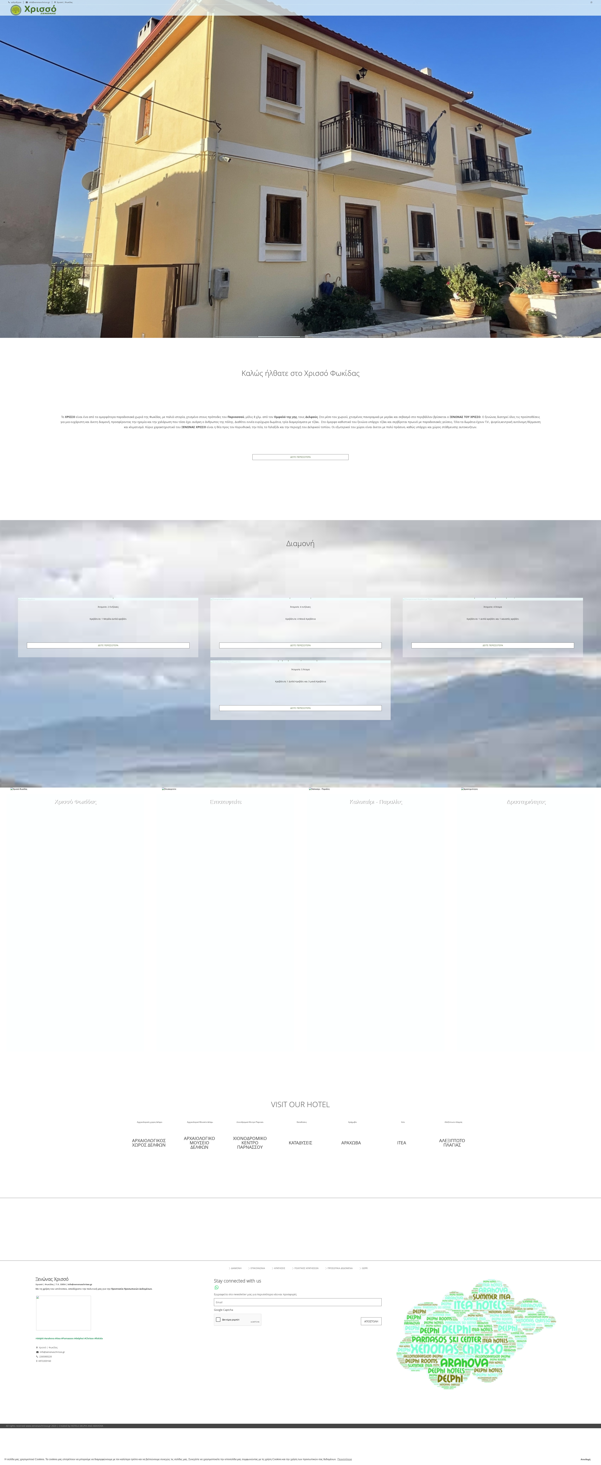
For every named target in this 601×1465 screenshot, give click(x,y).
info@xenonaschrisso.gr (39, 2)
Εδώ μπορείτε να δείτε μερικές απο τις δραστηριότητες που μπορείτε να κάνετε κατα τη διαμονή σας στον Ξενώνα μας (526, 806)
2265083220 (16, 2)
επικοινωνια (258, 1268)
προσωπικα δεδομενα (340, 1268)
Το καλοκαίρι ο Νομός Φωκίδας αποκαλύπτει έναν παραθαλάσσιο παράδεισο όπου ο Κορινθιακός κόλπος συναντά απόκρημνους (375, 806)
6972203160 (45, 1360)
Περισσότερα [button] (344, 1459)
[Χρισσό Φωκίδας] (75, 802)
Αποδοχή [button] (586, 1459)
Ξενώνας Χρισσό (50, 10)
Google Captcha (223, 1310)
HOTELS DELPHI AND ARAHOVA (87, 1425)
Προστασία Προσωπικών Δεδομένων (131, 1288)
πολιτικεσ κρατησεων (306, 1268)
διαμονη (236, 1268)
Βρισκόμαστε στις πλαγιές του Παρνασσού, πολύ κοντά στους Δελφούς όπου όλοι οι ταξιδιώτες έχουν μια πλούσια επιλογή (225, 806)
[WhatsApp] (591, 2)
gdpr (365, 1268)
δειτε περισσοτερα (108, 645)
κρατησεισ (279, 1268)
